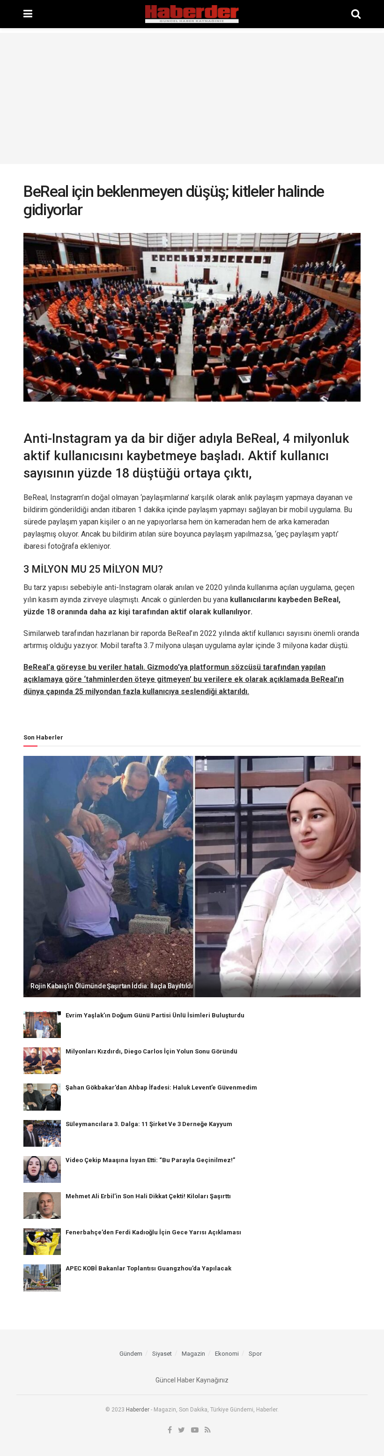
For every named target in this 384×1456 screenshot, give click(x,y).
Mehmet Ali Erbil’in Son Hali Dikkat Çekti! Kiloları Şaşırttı (148, 1196)
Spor (255, 1353)
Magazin (193, 1353)
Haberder (137, 1409)
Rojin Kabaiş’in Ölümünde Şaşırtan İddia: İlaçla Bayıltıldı (111, 986)
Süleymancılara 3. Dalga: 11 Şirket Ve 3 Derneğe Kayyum (149, 1123)
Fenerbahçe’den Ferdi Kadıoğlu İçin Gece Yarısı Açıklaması (153, 1232)
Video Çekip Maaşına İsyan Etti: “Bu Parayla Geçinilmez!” (150, 1160)
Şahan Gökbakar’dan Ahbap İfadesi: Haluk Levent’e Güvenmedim (161, 1087)
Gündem (130, 1353)
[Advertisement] (192, 98)
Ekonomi (227, 1353)
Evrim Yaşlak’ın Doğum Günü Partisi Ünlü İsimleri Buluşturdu (155, 1015)
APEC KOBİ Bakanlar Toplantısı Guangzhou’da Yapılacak (148, 1268)
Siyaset (162, 1353)
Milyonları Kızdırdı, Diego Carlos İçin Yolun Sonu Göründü (151, 1051)
